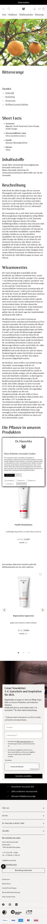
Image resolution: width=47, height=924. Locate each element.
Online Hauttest (23, 2)
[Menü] (3, 8)
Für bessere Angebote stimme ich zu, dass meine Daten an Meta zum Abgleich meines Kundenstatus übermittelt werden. (21, 753)
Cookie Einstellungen (9, 888)
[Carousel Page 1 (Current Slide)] (18, 652)
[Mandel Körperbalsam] (23, 500)
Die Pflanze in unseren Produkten (16, 104)
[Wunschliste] (39, 9)
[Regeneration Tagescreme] (23, 591)
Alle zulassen (9, 475)
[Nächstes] (42, 610)
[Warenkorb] (43, 9)
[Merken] (40, 574)
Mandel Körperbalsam (23, 525)
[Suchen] (8, 8)
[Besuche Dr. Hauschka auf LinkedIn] (16, 904)
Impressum (6, 879)
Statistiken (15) (31, 480)
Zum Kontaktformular (9, 864)
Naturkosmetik (31, 792)
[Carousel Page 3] (28, 652)
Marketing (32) (10, 484)
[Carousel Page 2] (23, 652)
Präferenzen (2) (21, 480)
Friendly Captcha (34, 769)
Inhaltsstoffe (9, 93)
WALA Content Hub (8, 897)
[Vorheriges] (4, 610)
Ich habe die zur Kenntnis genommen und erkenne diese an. (21, 744)
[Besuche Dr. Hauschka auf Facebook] (3, 904)
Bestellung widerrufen (23, 870)
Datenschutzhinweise (24, 741)
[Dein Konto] (35, 9)
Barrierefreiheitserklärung (11, 892)
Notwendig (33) (10, 480)
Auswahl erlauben (21, 483)
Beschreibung (10, 97)
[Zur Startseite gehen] (23, 8)
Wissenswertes (10, 100)
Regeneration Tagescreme (23, 616)
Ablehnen (18, 475)
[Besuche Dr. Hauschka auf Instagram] (10, 904)
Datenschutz (6, 884)
